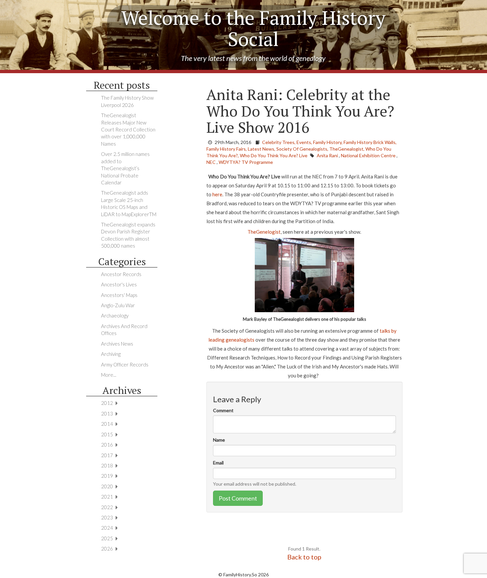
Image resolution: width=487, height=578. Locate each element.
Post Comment (238, 498)
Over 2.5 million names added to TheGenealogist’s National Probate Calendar (125, 168)
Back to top (304, 557)
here (217, 194)
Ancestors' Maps (119, 295)
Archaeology (115, 315)
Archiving (111, 354)
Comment (223, 410)
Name (219, 440)
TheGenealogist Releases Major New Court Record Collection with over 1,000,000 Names (128, 129)
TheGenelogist (264, 232)
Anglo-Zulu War (118, 305)
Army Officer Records (124, 364)
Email (218, 462)
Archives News (117, 344)
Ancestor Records (121, 274)
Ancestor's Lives (119, 284)
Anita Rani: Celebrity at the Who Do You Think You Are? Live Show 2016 (300, 110)
